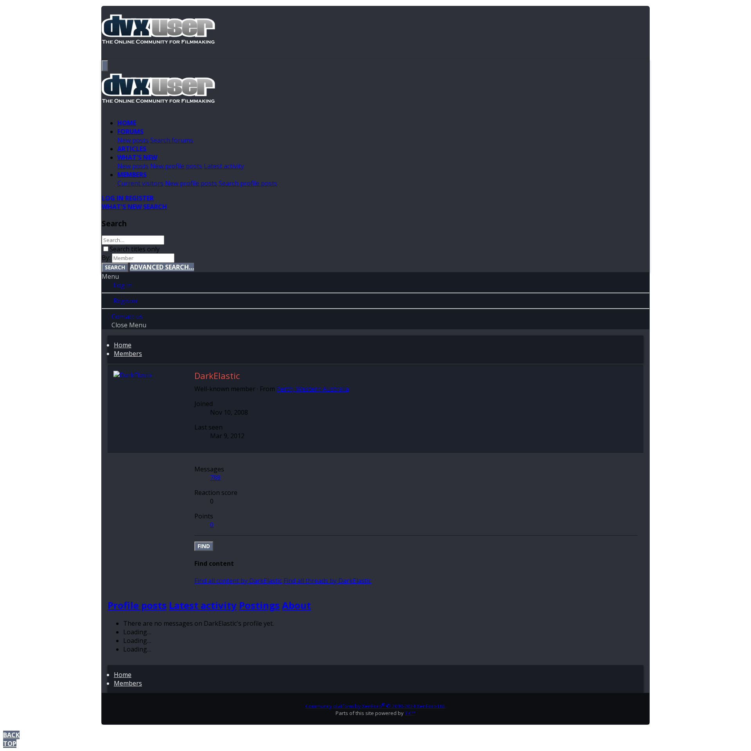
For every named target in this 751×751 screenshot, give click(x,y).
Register (125, 300)
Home (126, 123)
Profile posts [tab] (137, 605)
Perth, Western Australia (313, 389)
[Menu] (105, 65)
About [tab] (296, 605)
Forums (130, 131)
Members (132, 174)
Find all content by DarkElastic (238, 580)
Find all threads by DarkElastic (327, 580)
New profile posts (176, 166)
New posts (133, 140)
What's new (137, 157)
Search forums (171, 140)
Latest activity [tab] (203, 605)
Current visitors (140, 183)
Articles (131, 148)
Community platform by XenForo (375, 705)
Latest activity (224, 166)
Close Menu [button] (128, 325)
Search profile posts (248, 183)
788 (215, 477)
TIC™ (410, 713)
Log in (122, 285)
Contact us (127, 316)
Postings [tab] (259, 605)
